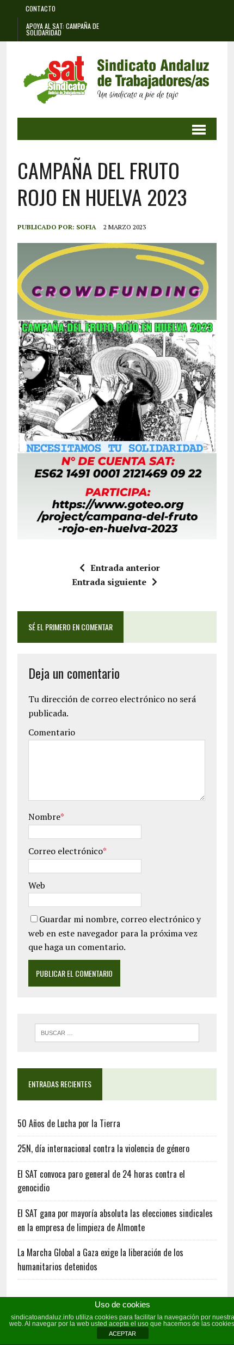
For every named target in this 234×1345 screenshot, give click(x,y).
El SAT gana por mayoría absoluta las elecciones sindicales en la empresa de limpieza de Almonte (115, 1220)
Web (36, 885)
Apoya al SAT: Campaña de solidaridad (62, 29)
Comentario (51, 732)
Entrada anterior (125, 568)
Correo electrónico (65, 851)
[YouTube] (206, 7)
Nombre (44, 817)
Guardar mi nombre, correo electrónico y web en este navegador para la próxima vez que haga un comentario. (114, 933)
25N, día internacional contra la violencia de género (103, 1148)
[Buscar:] (117, 1032)
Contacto (41, 8)
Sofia (86, 227)
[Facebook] (158, 7)
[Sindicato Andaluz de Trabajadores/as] (117, 79)
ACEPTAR (122, 1333)
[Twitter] (182, 7)
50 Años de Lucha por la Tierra (68, 1123)
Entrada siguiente (109, 582)
